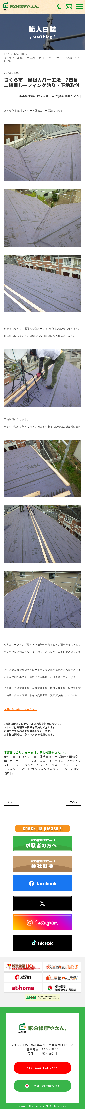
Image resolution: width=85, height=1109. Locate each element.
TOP (6, 54)
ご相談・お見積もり (44, 1086)
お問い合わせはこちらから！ (20, 709)
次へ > (73, 802)
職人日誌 (19, 54)
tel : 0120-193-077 (42, 1068)
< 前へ (11, 802)
